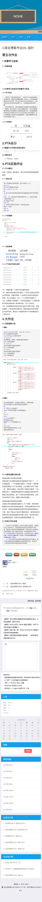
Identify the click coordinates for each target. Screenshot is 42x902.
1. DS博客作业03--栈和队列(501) (14, 823)
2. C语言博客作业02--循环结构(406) (15, 829)
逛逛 (7, 611)
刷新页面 (31, 601)
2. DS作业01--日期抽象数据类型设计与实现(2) (18, 869)
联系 (21, 37)
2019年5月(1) (8, 771)
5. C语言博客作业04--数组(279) (14, 849)
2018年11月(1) (8, 797)
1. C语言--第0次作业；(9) (12, 862)
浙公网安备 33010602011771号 (15, 887)
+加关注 (4, 567)
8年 (9, 705)
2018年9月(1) (8, 809)
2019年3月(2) (8, 784)
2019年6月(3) (8, 765)
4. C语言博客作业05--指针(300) (14, 842)
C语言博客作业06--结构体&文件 (20, 586)
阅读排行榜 (8, 817)
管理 (29, 37)
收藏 (7, 593)
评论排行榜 (8, 856)
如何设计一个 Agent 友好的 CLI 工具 (16, 688)
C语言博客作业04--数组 (18, 583)
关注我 (16, 554)
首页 (13, 37)
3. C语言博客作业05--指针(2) (13, 875)
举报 (11, 593)
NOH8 (18, 16)
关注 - (15, 562)
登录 (31, 608)
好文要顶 (8, 554)
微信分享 (32, 554)
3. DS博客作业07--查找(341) (13, 836)
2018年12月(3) (8, 790)
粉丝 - (10, 562)
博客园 (4, 37)
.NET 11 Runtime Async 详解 (14, 683)
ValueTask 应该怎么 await (13, 685)
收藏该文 (24, 554)
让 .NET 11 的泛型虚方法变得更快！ (16, 680)
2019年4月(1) (8, 778)
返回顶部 (38, 601)
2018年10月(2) (8, 803)
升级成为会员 (30, 578)
